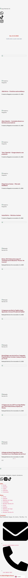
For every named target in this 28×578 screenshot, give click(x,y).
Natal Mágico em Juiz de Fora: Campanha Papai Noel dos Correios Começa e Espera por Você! (14, 357)
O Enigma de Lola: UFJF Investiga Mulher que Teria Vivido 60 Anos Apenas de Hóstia (13, 406)
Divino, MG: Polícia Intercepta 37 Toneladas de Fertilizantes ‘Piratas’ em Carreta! (13, 260)
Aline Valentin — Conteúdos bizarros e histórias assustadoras (13, 122)
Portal (4, 485)
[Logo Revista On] (5, 9)
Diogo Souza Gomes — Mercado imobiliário (11, 184)
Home (4, 496)
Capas (4, 488)
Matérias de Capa (7, 500)
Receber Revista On (8, 503)
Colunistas (6, 492)
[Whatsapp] (2, 479)
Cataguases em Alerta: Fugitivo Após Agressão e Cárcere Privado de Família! (13, 311)
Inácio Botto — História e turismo (11, 215)
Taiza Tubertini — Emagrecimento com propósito (13, 153)
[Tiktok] (9, 479)
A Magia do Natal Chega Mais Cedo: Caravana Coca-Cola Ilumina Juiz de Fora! (14, 453)
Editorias (5, 490)
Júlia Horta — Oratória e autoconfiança (13, 91)
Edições (5, 487)
